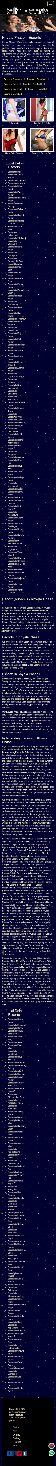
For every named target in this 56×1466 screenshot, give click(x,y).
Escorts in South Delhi (13, 88)
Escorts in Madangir (12, 1107)
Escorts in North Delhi (38, 88)
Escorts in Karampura (13, 329)
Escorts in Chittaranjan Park (16, 1095)
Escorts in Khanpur (16, 1074)
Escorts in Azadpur (16, 1241)
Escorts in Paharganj (12, 1289)
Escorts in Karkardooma (14, 1150)
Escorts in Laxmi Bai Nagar (15, 525)
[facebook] (9, 1453)
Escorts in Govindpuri (13, 484)
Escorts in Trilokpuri (17, 238)
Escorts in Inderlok (16, 1215)
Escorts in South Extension (15, 1032)
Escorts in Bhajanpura (13, 1257)
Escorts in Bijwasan (16, 558)
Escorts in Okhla (15, 497)
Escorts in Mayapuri (17, 1025)
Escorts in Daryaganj (12, 1052)
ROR (17, 1417)
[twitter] (14, 1453)
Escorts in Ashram (16, 457)
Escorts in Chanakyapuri (14, 1294)
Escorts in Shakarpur (12, 242)
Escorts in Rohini (15, 1027)
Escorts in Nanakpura (13, 513)
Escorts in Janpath (16, 183)
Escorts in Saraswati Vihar (15, 415)
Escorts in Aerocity (16, 1368)
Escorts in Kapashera (13, 1326)
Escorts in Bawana (16, 422)
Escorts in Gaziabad (12, 93)
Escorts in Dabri (15, 1321)
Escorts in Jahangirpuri (13, 381)
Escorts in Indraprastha (14, 1346)
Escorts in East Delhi (32, 84)
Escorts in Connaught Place (16, 259)
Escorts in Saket (15, 1042)
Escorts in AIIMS (15, 1071)
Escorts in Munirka (16, 1330)
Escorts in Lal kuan (16, 1284)
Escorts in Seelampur (13, 398)
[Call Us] (51, 1446)
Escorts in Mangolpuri (13, 1188)
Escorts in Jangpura (12, 453)
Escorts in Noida (10, 84)
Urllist (12, 1420)
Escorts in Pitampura (12, 1231)
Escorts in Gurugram (12, 79)
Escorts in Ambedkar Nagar (15, 1101)
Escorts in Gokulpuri (12, 254)
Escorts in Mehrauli (16, 1062)
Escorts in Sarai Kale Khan (15, 1084)
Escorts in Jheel (15, 1172)
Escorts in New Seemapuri (14, 386)
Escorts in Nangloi (16, 1197)
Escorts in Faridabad (36, 79)
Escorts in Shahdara (12, 392)
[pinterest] (19, 1453)
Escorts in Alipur (15, 419)
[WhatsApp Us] (51, 1453)
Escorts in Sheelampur (13, 1162)
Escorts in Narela (15, 425)
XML (11, 1417)
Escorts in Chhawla (16, 560)
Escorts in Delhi (15, 171)
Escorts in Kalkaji (15, 488)
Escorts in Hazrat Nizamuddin (15, 441)
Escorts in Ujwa (15, 569)
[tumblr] (25, 1453)
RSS (23, 1417)
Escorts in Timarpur (17, 318)
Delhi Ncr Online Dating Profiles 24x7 (17, 1436)
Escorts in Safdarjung (13, 303)
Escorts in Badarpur (17, 1117)
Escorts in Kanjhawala (13, 430)
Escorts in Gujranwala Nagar (16, 375)
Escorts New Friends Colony (15, 542)
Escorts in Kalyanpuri (13, 234)
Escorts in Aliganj (15, 263)
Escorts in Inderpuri (17, 180)
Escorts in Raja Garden (15, 1193)
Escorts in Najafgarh (12, 548)
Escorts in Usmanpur (12, 1372)
